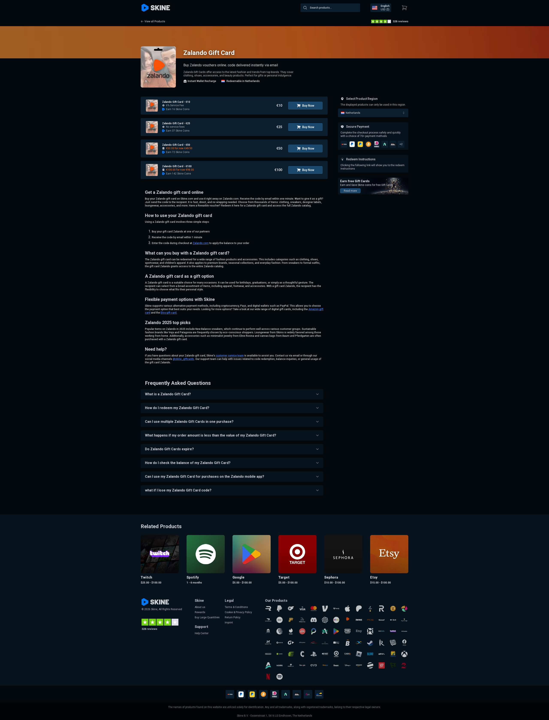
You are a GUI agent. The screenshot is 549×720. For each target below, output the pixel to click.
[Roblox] (359, 654)
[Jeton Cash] (370, 665)
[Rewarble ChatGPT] (325, 620)
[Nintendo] (268, 654)
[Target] (336, 654)
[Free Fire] (291, 620)
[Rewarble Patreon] (359, 608)
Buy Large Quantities (207, 617)
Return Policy (232, 617)
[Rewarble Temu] (382, 654)
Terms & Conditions (236, 607)
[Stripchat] (291, 665)
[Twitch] (393, 631)
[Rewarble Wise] (393, 665)
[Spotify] (279, 677)
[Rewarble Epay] (291, 654)
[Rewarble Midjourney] (302, 620)
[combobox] (330, 7)
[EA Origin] (302, 631)
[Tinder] (291, 631)
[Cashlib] (347, 654)
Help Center (201, 633)
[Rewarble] (268, 608)
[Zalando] (347, 620)
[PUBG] (347, 631)
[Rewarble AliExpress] (302, 643)
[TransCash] (314, 643)
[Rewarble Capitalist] (279, 654)
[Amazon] (359, 665)
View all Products (155, 21)
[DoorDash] (268, 620)
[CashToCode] (302, 654)
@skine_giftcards (183, 359)
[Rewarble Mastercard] (314, 608)
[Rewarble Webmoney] (279, 631)
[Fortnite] (359, 620)
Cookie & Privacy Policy (238, 612)
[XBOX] (404, 654)
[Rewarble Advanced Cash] (325, 631)
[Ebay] (336, 620)
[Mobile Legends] (370, 631)
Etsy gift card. (169, 312)
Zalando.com (201, 243)
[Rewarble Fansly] (336, 608)
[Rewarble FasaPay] (325, 665)
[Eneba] (404, 608)
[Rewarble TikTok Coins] (370, 608)
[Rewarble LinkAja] (382, 665)
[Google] (336, 631)
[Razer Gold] (393, 608)
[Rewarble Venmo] (325, 608)
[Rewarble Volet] (279, 665)
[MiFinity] (359, 643)
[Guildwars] (404, 665)
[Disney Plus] (347, 665)
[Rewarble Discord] (314, 620)
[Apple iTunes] (347, 608)
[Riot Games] (325, 654)
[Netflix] (268, 677)
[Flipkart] (393, 654)
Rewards (200, 612)
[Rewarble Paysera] (314, 631)
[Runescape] (382, 643)
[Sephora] (325, 643)
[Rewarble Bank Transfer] (268, 631)
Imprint (229, 622)
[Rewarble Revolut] (382, 608)
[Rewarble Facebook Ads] (404, 643)
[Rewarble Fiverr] (336, 665)
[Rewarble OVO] (314, 665)
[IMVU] (393, 643)
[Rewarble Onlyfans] (291, 608)
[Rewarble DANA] (279, 643)
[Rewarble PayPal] (279, 608)
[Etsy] (359, 631)
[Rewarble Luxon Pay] (268, 643)
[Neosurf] (382, 620)
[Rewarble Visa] (302, 608)
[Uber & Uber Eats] (279, 620)
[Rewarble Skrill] (393, 620)
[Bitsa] (347, 643)
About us (200, 607)
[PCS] (370, 620)
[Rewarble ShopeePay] (336, 643)
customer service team (229, 355)
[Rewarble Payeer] (382, 631)
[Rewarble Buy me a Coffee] (404, 620)
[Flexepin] (302, 665)
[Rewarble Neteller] (404, 631)
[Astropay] (268, 665)
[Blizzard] (370, 654)
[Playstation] (314, 654)
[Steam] (370, 643)
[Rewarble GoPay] (291, 643)
